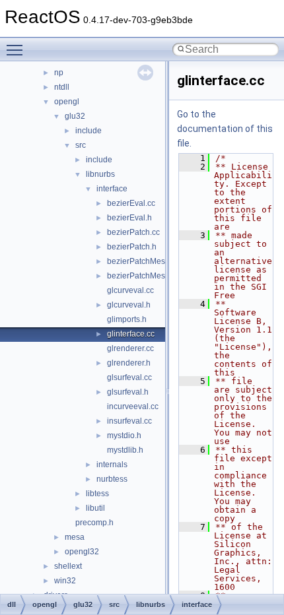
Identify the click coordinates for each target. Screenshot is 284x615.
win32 (65, 580)
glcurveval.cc (130, 290)
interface (111, 188)
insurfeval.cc (129, 421)
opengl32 (82, 551)
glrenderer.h (129, 363)
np (58, 72)
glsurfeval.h (128, 392)
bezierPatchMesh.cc (143, 261)
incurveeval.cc (133, 406)
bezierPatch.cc (133, 232)
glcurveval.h (129, 304)
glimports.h (127, 319)
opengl (66, 101)
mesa (75, 537)
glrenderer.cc (130, 348)
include (88, 130)
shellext (68, 566)
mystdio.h (124, 435)
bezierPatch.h (132, 246)
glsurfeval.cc (129, 377)
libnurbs (100, 174)
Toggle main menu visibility (17, 49)
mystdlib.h (125, 450)
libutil (95, 508)
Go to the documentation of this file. (225, 128)
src (80, 145)
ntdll (61, 87)
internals (111, 464)
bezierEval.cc (131, 203)
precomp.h (94, 522)
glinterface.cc (131, 334)
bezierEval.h (129, 217)
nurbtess (111, 479)
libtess (97, 493)
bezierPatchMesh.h (141, 275)
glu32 (75, 116)
